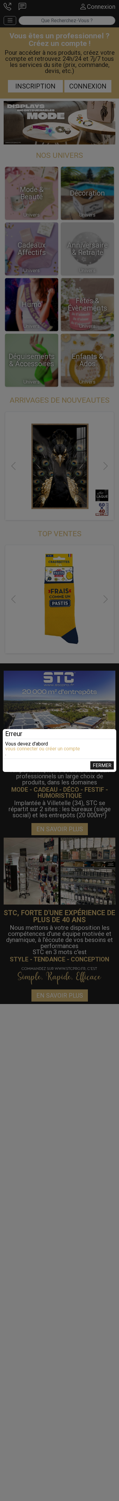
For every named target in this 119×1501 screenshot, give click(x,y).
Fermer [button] (102, 765)
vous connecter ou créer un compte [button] (42, 748)
